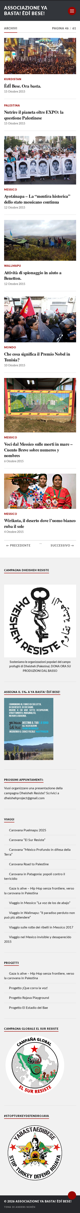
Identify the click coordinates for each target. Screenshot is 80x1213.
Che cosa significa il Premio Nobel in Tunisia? (37, 356)
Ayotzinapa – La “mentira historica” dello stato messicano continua (37, 199)
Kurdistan (12, 79)
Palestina (12, 105)
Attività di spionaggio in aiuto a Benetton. (33, 275)
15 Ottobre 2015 (14, 91)
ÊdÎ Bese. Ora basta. (22, 86)
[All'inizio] (72, 1195)
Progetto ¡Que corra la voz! (28, 988)
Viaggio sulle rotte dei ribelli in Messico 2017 (41, 927)
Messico (10, 189)
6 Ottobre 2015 (14, 461)
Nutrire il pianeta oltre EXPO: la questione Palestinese (34, 115)
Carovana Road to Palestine (29, 864)
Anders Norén (25, 1207)
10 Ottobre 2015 (14, 365)
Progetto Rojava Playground (29, 997)
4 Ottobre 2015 (14, 531)
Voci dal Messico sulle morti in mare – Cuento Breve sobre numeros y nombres (38, 449)
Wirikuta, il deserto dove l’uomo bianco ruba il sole (40, 523)
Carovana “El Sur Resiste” (27, 840)
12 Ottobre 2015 (14, 207)
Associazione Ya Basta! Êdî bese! (44, 1201)
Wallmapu (12, 266)
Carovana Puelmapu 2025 (27, 830)
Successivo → (62, 545)
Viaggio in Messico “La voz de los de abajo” (39, 903)
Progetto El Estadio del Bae (28, 1007)
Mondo (10, 347)
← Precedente (18, 545)
